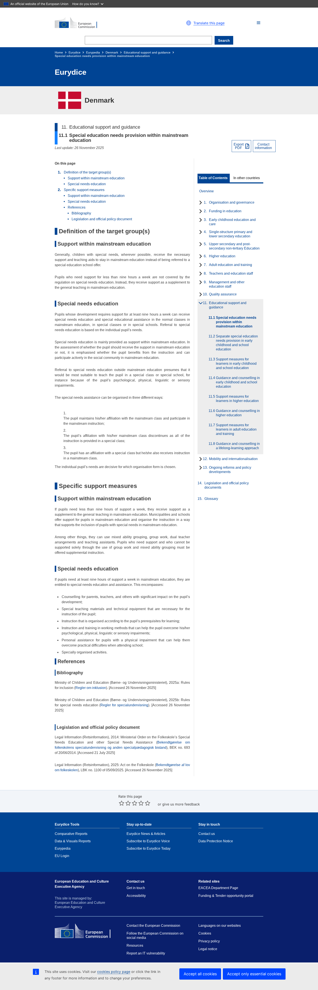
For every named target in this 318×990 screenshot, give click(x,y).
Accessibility (136, 896)
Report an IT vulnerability (146, 953)
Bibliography (81, 213)
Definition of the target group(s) (87, 172)
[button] (258, 23)
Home (59, 52)
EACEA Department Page (218, 888)
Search (224, 40)
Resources (135, 945)
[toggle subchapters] (200, 203)
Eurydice (74, 52)
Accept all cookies (200, 974)
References (76, 207)
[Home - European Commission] (105, 23)
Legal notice (207, 949)
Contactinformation (263, 146)
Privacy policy (209, 941)
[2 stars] (124, 803)
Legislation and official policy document (102, 219)
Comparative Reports (71, 834)
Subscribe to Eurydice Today (148, 848)
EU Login (62, 856)
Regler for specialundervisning (124, 705)
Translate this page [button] (209, 23)
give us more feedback (181, 804)
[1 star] (121, 803)
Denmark (112, 52)
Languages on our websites (219, 925)
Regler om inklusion (90, 688)
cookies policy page (113, 971)
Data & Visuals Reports (73, 841)
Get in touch (136, 888)
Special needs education (87, 184)
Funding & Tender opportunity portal (225, 896)
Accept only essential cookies (254, 974)
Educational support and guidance (147, 52)
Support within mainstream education (96, 178)
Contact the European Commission (153, 925)
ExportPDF (239, 146)
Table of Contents (213, 178)
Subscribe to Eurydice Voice (148, 841)
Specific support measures (84, 190)
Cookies (204, 933)
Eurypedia (93, 52)
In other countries (246, 178)
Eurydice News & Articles (146, 834)
